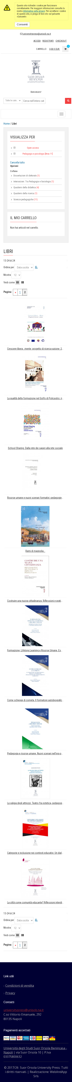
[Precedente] (15, 292)
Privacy (10, 993)
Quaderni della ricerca (23, 193)
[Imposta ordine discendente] (36, 267)
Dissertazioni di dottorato (25, 175)
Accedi (37, 40)
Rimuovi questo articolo (14, 148)
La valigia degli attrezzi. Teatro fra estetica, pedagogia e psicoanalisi (36, 803)
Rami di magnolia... (35, 551)
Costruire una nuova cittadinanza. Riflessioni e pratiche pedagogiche (36, 600)
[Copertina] (35, 323)
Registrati (48, 40)
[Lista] (22, 282)
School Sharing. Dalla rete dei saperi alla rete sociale (35, 448)
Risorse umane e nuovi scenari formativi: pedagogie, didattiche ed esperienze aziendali (36, 497)
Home (7, 123)
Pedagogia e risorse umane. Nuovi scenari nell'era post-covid (36, 753)
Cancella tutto (17, 162)
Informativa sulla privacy (34, 11)
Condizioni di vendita (19, 986)
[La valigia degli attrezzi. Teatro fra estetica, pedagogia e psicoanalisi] (35, 778)
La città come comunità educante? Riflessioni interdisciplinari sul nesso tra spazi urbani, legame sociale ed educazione (36, 902)
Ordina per (9, 267)
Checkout (61, 40)
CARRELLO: (41, 49)
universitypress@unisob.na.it (37, 33)
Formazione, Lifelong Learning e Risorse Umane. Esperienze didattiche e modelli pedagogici (36, 650)
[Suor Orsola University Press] (36, 71)
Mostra (7, 274)
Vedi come (9, 282)
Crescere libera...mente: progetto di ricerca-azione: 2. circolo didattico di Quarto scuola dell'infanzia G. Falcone (36, 348)
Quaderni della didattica (24, 187)
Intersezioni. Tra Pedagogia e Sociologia (32, 181)
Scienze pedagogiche (23, 199)
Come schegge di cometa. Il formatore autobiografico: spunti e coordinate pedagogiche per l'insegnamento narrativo (36, 700)
